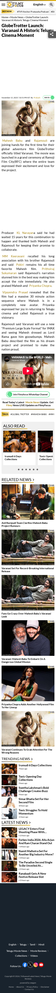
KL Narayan (25, 233)
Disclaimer (45, 987)
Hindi (41, 944)
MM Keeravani (13, 256)
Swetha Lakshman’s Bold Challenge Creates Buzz (34, 789)
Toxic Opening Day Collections (30, 778)
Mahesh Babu (12, 140)
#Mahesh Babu (39, 414)
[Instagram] (35, 964)
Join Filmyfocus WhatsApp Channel (30, 394)
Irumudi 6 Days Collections (13, 458)
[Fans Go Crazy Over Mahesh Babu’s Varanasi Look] (28, 593)
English (38, 4)
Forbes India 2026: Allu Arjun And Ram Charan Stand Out (36, 841)
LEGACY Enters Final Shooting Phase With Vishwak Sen (31, 832)
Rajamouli (40, 140)
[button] (18, 469)
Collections (21, 955)
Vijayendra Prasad (15, 292)
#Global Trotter (20, 414)
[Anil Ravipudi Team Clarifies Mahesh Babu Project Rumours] (28, 502)
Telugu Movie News (16, 951)
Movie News (16, 17)
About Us (20, 987)
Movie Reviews (38, 951)
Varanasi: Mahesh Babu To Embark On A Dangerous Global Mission (23, 660)
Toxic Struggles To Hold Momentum (33, 811)
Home (5, 17)
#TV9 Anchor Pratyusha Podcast (33, 11)
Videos (34, 955)
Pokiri (20, 264)
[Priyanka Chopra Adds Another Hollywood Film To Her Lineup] (28, 684)
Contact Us (29, 989)
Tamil (32, 944)
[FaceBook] (25, 964)
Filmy (9, 405)
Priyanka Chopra (40, 285)
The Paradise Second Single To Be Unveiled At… (35, 864)
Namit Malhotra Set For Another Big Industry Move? (36, 852)
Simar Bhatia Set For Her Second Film (34, 800)
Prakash (35, 97)
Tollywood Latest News (30, 976)
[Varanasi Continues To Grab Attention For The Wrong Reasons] (28, 729)
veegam (33, 983)
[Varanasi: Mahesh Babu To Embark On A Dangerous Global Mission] (28, 638)
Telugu (23, 944)
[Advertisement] (28, 67)
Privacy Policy (32, 987)
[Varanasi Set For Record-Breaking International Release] (28, 548)
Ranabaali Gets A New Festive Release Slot (32, 875)
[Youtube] (41, 964)
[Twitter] (30, 964)
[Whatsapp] (52, 97)
